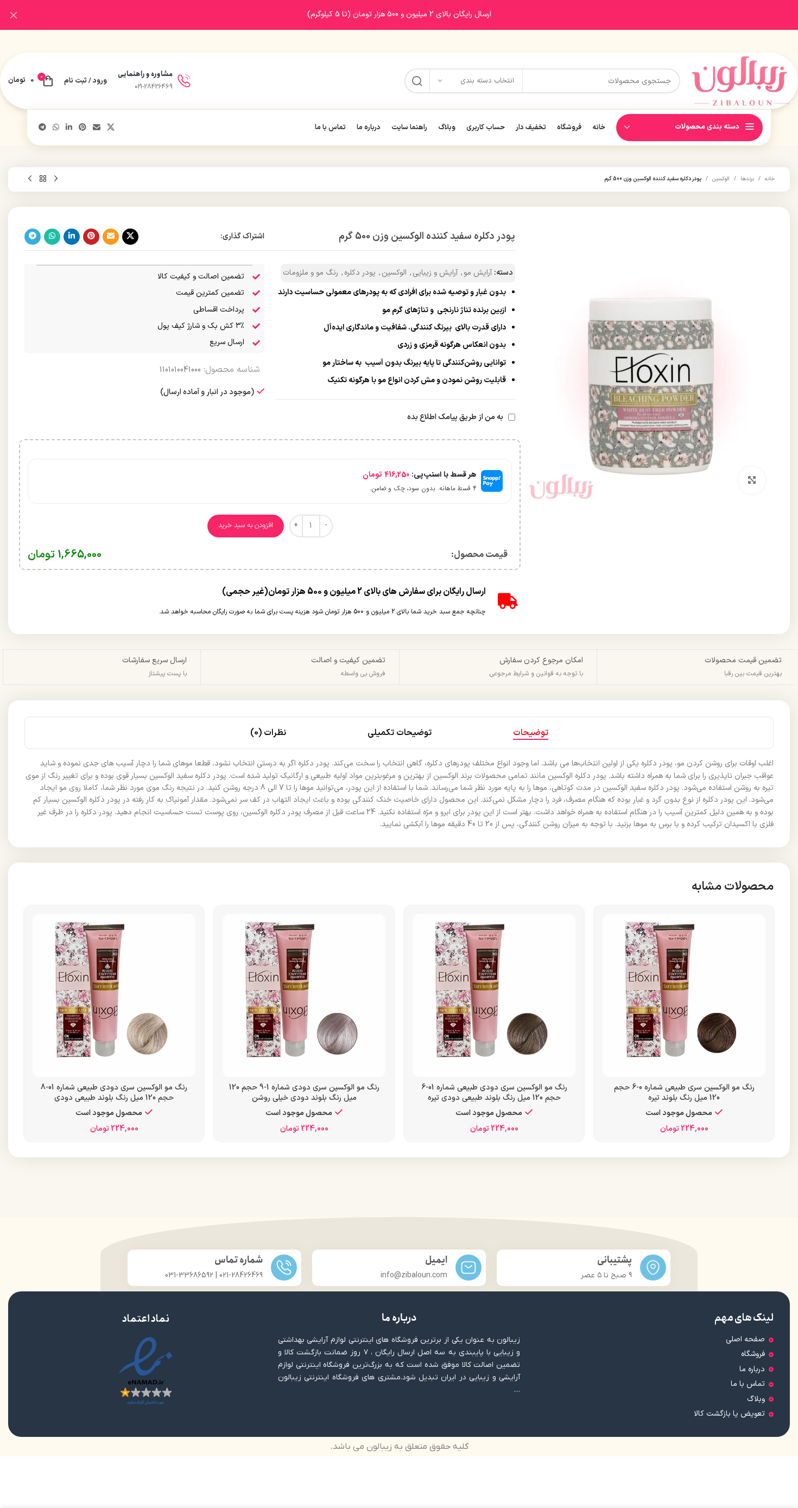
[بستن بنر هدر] (13, 15)
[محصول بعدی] (29, 179)
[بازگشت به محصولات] (42, 179)
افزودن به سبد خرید (245, 525)
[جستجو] (416, 80)
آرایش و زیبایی (435, 272)
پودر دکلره (360, 272)
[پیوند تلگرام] (42, 128)
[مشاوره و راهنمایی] (184, 81)
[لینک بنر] (415, 15)
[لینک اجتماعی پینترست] (82, 128)
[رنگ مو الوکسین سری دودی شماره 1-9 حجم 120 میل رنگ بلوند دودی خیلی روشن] (304, 995)
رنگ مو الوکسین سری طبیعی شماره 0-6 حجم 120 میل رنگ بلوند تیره (684, 1093)
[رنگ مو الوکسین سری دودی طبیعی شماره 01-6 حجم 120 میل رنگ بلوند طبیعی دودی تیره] (494, 995)
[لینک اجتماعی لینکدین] (68, 128)
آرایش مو (478, 272)
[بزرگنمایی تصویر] (751, 479)
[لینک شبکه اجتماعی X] (111, 128)
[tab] (530, 732)
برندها (747, 179)
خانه (770, 179)
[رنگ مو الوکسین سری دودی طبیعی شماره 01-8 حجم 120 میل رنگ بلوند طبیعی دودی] (114, 995)
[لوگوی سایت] (740, 80)
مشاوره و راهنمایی (145, 74)
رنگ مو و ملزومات (310, 272)
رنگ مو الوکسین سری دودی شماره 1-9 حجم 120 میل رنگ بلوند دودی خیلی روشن (304, 1093)
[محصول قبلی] (55, 179)
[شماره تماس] (284, 1267)
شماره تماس (238, 1260)
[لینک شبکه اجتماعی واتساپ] (55, 128)
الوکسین (721, 179)
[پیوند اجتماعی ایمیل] (97, 128)
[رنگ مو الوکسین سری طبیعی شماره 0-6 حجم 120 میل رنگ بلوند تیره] (684, 995)
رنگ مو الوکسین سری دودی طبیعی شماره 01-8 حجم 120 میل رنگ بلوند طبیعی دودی (114, 1093)
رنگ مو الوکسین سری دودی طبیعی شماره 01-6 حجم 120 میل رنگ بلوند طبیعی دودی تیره (494, 1093)
